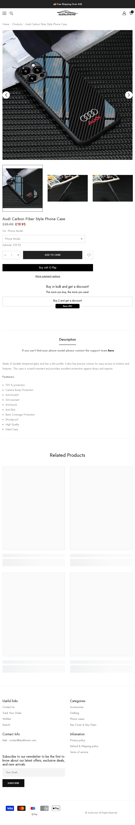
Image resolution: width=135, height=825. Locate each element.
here (111, 350)
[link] (33, 555)
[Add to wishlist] (89, 255)
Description (67, 339)
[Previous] (6, 95)
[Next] (129, 95)
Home (5, 24)
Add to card (53, 254)
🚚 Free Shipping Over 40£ (67, 4)
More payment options (47, 276)
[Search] (11, 13)
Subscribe (13, 783)
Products (17, 24)
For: (12, 231)
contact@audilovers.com (22, 740)
